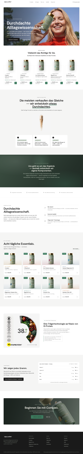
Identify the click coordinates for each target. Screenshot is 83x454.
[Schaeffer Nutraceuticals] (8, 2)
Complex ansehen (37, 417)
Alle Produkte (31, 438)
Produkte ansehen (13, 39)
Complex (30, 440)
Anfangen (37, 2)
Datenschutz (66, 444)
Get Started (48, 444)
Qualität (47, 2)
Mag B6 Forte (31, 442)
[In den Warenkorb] (15, 83)
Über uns (42, 2)
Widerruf (65, 440)
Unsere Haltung (26, 39)
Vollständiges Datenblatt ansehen (13, 379)
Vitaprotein (53, 2)
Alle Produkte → (76, 248)
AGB (65, 442)
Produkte (31, 2)
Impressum (66, 446)
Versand (65, 438)
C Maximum (31, 446)
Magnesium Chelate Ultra (33, 444)
